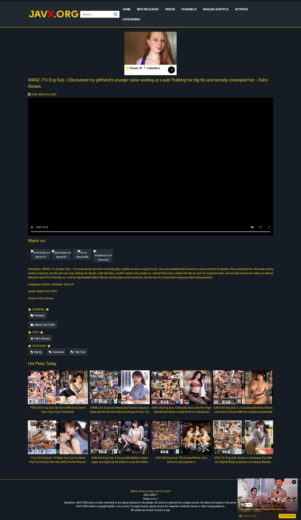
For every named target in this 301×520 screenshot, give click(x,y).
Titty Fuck (79, 352)
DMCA (133, 491)
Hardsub (39, 315)
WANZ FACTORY (44, 325)
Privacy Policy (146, 491)
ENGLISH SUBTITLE (216, 9)
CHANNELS (189, 9)
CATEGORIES (131, 19)
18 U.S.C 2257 (163, 491)
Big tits (38, 352)
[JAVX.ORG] (54, 14)
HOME (127, 9)
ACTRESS (241, 9)
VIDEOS (170, 9)
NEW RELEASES (148, 9)
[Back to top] (291, 509)
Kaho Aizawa (42, 338)
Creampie (58, 352)
